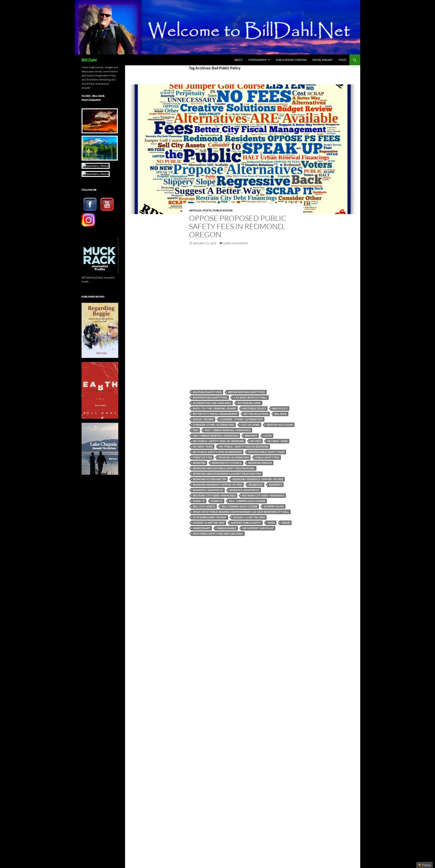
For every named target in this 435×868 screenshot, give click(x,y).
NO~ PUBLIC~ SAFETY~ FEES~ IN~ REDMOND (218, 441)
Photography (258, 59)
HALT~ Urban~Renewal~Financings (228, 430)
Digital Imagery (322, 59)
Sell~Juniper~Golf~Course (239, 506)
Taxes (271, 522)
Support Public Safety (246, 522)
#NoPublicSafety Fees (207, 392)
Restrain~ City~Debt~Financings (214, 495)
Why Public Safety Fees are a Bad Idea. (218, 533)
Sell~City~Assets (204, 506)
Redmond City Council (227, 462)
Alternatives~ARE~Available (212, 402)
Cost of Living (250, 424)
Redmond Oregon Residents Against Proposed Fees (227, 473)
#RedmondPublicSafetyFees (246, 392)
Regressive (256, 484)
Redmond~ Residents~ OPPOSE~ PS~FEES (257, 479)
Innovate (251, 435)
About (238, 59)
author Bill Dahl (249, 402)
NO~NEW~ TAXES (277, 441)
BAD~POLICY (280, 408)
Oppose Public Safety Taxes (266, 451)
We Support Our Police (258, 528)
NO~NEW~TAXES (203, 446)
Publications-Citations (291, 59)
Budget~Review (203, 419)
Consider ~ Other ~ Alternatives (241, 419)
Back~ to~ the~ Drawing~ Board (214, 408)
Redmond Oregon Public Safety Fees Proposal (224, 468)
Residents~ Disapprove (208, 490)
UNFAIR (285, 522)
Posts (342, 59)
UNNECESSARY (201, 528)
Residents (275, 484)
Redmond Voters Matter (209, 479)
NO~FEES (255, 441)
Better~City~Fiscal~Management (215, 413)
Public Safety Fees (267, 457)
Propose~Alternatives (233, 457)
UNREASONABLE (226, 528)
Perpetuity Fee (202, 457)
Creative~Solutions (279, 424)
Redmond (199, 462)
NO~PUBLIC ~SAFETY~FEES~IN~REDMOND (243, 446)
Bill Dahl (89, 59)
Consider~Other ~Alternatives (213, 424)
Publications (223, 210)
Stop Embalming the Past (210, 517)
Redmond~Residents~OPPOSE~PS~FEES (217, 484)
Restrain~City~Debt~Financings (263, 495)
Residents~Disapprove (244, 490)
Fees (195, 430)
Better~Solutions (256, 413)
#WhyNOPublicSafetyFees (210, 397)
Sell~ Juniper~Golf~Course (247, 500)
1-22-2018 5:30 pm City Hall (250, 397)
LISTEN (267, 435)
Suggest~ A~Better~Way (249, 517)
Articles (195, 210)
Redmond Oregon (260, 462)
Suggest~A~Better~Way (209, 522)
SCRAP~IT (217, 500)
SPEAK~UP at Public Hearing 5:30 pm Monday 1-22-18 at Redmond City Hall (241, 511)
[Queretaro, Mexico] (99, 120)
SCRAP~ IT (199, 500)
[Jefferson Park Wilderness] (99, 148)
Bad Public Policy (254, 408)
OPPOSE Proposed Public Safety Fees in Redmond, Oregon (237, 226)
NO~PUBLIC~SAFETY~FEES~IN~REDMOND (217, 451)
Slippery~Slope (274, 506)
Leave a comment (235, 243)
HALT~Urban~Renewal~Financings (215, 435)
